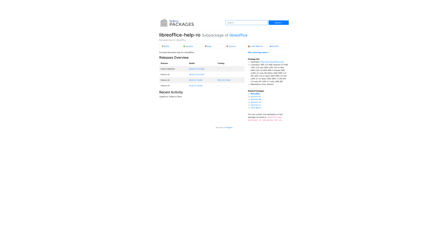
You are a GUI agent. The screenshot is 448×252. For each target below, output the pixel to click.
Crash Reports (256, 46)
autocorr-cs (256, 105)
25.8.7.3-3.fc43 (195, 85)
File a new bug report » (258, 52)
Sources (232, 46)
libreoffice (238, 35)
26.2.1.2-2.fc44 (223, 80)
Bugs (209, 46)
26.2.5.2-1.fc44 (195, 80)
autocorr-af (256, 96)
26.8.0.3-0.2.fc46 (196, 69)
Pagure (229, 127)
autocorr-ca (256, 102)
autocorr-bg (256, 99)
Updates (189, 46)
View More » (256, 108)
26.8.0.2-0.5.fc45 (196, 74)
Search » (278, 22)
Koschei (275, 46)
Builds (166, 46)
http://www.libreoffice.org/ (272, 62)
